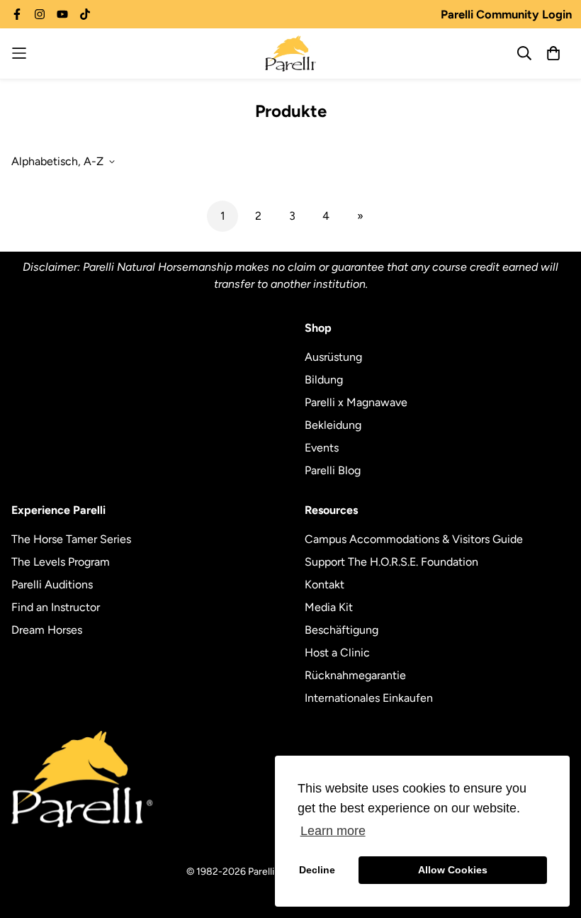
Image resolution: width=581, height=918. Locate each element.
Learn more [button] (333, 831)
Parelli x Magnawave (356, 402)
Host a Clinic (337, 652)
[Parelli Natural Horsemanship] (290, 53)
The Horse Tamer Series (71, 539)
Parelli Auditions (52, 584)
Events (322, 447)
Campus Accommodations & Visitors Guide (414, 539)
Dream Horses (46, 630)
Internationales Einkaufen (369, 698)
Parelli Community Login (506, 14)
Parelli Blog (333, 470)
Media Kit (329, 607)
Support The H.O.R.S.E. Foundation (391, 562)
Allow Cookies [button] (452, 869)
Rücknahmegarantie (355, 675)
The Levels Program (60, 562)
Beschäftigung (341, 630)
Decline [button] (317, 869)
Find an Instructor (55, 607)
